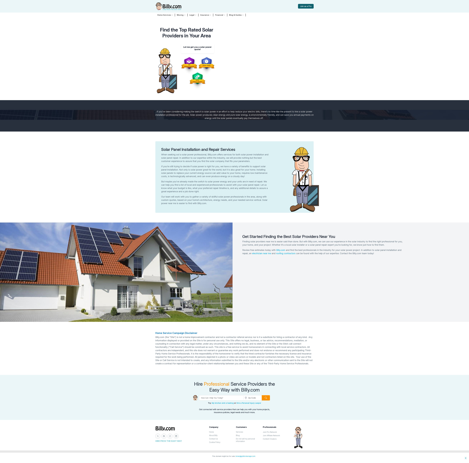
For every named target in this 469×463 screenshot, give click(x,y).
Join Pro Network (270, 432)
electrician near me (261, 253)
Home (211, 432)
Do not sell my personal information (245, 440)
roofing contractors (285, 253)
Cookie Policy (214, 442)
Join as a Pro (306, 6)
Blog (238, 435)
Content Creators (270, 439)
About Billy (213, 435)
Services (239, 432)
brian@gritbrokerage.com (245, 456)
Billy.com (280, 250)
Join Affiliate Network (271, 435)
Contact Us (213, 439)
